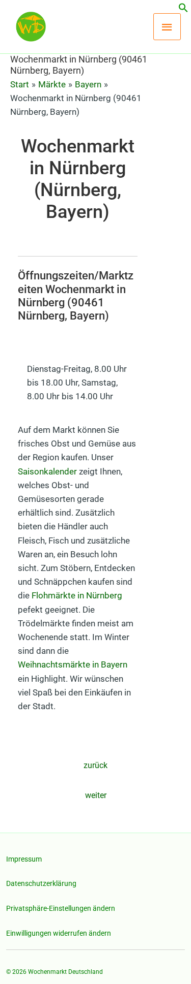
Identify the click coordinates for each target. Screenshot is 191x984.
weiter (95, 795)
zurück (95, 765)
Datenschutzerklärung (41, 883)
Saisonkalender (47, 471)
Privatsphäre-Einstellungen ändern (60, 908)
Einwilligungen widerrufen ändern (58, 933)
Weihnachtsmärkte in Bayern (72, 664)
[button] (183, 10)
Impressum (24, 859)
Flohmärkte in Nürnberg (77, 595)
